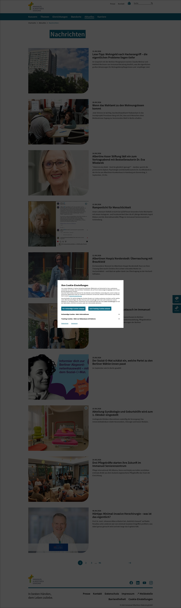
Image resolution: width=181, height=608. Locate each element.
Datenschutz (64, 323)
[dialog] (90, 304)
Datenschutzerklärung (75, 296)
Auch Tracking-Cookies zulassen (99, 309)
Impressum (74, 323)
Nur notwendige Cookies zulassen (73, 309)
